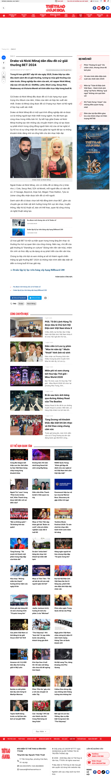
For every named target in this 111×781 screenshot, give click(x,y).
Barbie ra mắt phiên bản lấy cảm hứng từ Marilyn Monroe (18, 691)
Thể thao (33, 15)
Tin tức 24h (24, 15)
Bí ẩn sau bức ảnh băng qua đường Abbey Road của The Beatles (57, 398)
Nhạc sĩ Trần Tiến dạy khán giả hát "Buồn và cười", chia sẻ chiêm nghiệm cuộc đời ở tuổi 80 (40, 527)
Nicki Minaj (31, 304)
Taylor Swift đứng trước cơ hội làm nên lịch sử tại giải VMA (18, 716)
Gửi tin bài (95, 1)
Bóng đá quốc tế (55, 15)
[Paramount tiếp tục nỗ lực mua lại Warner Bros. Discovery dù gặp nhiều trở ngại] (63, 484)
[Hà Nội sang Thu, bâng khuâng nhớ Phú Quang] (63, 654)
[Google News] (58, 71)
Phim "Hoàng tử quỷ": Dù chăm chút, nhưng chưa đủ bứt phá (95, 67)
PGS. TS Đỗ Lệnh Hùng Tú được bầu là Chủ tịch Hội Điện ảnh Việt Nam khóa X (58, 324)
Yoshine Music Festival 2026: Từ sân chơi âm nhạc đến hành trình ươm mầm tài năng (63, 527)
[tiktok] (103, 8)
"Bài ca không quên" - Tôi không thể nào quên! (18, 524)
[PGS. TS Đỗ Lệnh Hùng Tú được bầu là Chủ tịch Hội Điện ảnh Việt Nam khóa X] (26, 327)
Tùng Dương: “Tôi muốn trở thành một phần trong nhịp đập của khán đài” (18, 555)
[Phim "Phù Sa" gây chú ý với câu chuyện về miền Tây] (41, 681)
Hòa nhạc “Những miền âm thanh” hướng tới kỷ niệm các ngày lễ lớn (19, 582)
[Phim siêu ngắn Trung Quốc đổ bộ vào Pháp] (63, 600)
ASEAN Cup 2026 (12, 15)
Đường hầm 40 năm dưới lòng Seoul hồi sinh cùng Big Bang (40, 465)
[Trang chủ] (4, 15)
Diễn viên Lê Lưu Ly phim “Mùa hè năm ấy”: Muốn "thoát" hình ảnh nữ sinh (58, 349)
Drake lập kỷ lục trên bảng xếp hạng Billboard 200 (45, 229)
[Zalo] (107, 8)
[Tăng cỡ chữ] (3, 73)
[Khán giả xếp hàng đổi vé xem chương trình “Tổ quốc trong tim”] (19, 600)
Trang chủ (5, 49)
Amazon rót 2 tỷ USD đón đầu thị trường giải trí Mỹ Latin (18, 664)
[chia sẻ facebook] (4, 63)
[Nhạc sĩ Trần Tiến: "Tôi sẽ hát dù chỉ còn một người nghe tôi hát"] (41, 570)
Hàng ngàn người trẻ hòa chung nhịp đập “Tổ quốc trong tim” (63, 554)
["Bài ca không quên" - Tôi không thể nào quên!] (19, 513)
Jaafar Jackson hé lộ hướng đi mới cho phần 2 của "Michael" (40, 610)
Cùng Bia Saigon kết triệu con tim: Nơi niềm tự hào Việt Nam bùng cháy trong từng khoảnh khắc (19, 468)
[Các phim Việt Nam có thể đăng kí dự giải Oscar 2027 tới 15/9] (19, 624)
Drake (21, 304)
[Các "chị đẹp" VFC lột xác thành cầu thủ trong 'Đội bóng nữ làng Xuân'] (41, 705)
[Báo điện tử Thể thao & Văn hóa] (55, 8)
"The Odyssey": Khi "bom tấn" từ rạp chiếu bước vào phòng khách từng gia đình (41, 636)
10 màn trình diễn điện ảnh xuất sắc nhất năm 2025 (95, 77)
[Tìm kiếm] (3, 8)
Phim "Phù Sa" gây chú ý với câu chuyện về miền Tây (41, 691)
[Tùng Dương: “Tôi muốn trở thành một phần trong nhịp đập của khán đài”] (19, 543)
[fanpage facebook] (94, 8)
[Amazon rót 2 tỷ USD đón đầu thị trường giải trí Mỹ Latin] (19, 654)
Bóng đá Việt (43, 15)
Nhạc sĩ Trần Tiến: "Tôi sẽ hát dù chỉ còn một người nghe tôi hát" (41, 581)
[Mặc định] (3, 77)
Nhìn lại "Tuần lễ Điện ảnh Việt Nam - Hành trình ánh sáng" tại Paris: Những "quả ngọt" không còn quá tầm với (95, 90)
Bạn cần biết (100, 15)
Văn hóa (66, 15)
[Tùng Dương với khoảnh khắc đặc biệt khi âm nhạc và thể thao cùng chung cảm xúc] (26, 425)
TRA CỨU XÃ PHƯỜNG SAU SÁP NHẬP (77, 1)
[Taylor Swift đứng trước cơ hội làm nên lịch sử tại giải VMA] (19, 705)
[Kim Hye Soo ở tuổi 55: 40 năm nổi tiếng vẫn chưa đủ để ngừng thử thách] (41, 654)
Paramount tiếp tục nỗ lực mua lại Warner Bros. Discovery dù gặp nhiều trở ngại (63, 496)
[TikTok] (108, 1)
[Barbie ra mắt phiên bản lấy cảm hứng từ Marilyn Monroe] (19, 681)
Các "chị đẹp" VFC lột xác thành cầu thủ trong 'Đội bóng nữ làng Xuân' (40, 717)
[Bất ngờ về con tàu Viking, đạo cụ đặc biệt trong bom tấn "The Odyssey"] (63, 705)
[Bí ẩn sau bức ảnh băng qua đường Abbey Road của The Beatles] (26, 400)
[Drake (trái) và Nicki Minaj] (41, 157)
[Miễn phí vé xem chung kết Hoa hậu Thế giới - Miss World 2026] (26, 376)
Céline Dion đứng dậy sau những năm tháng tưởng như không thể (63, 691)
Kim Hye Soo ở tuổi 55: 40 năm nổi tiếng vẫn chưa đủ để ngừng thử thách (41, 666)
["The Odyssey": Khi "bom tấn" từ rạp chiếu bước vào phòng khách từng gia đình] (41, 624)
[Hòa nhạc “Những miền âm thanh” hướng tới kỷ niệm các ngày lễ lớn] (19, 570)
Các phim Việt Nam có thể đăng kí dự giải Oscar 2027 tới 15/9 (19, 635)
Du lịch (73, 15)
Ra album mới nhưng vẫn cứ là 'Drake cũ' (41, 220)
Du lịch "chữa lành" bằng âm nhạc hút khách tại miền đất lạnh (39, 555)
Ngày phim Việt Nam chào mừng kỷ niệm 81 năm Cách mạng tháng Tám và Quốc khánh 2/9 (63, 638)
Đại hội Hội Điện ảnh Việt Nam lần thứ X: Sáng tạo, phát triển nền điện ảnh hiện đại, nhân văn (63, 584)
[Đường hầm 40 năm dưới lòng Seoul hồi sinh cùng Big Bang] (41, 454)
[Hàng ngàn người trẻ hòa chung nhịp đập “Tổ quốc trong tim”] (63, 543)
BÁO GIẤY (60, 1)
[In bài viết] (4, 68)
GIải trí (80, 15)
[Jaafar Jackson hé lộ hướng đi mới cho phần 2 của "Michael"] (41, 600)
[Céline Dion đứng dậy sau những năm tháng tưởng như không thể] (63, 681)
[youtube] (99, 8)
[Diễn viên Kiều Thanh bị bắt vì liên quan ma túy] (41, 484)
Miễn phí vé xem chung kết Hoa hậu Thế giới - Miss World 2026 (57, 373)
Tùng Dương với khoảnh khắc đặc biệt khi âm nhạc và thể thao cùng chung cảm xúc (58, 424)
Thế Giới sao (89, 15)
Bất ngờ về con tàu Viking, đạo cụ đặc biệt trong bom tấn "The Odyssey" (62, 717)
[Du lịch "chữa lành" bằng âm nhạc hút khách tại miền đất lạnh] (41, 543)
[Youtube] (105, 1)
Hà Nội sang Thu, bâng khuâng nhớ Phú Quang (63, 664)
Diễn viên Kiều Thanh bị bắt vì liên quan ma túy (40, 494)
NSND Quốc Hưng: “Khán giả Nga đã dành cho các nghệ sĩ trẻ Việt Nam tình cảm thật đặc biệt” (63, 468)
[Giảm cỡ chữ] (3, 81)
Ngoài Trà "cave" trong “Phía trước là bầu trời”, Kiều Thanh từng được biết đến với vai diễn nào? (19, 497)
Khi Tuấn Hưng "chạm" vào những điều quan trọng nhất (95, 104)
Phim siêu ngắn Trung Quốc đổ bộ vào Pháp (63, 609)
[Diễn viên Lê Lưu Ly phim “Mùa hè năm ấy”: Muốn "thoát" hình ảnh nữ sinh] (26, 352)
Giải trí (13, 49)
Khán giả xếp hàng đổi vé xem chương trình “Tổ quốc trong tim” (19, 610)
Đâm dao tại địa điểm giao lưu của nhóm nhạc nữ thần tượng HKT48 (95, 116)
